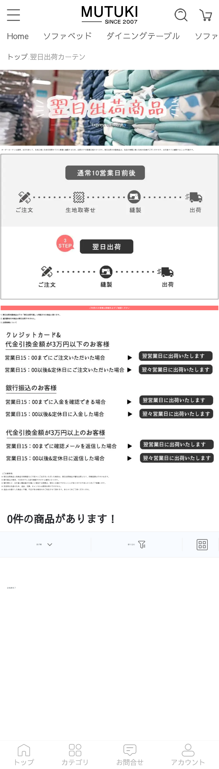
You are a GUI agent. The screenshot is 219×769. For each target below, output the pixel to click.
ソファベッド (67, 35)
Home (18, 35)
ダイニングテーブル (143, 35)
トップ (17, 56)
